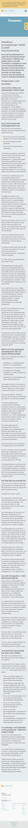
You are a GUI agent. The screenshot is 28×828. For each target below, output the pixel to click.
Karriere (23, 814)
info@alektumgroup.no (5, 797)
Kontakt (13, 808)
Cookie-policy (14, 823)
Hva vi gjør (14, 805)
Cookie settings (14, 826)
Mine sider (5, 670)
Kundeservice (3, 805)
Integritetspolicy (14, 822)
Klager (14, 825)
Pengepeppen (3, 808)
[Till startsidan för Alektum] (8, 11)
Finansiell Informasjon (5, 801)
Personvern (14, 824)
